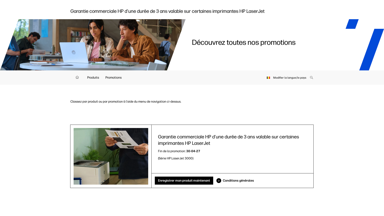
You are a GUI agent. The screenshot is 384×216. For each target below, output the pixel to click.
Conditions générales (238, 180)
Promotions (113, 77)
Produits (93, 77)
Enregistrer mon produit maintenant (184, 180)
